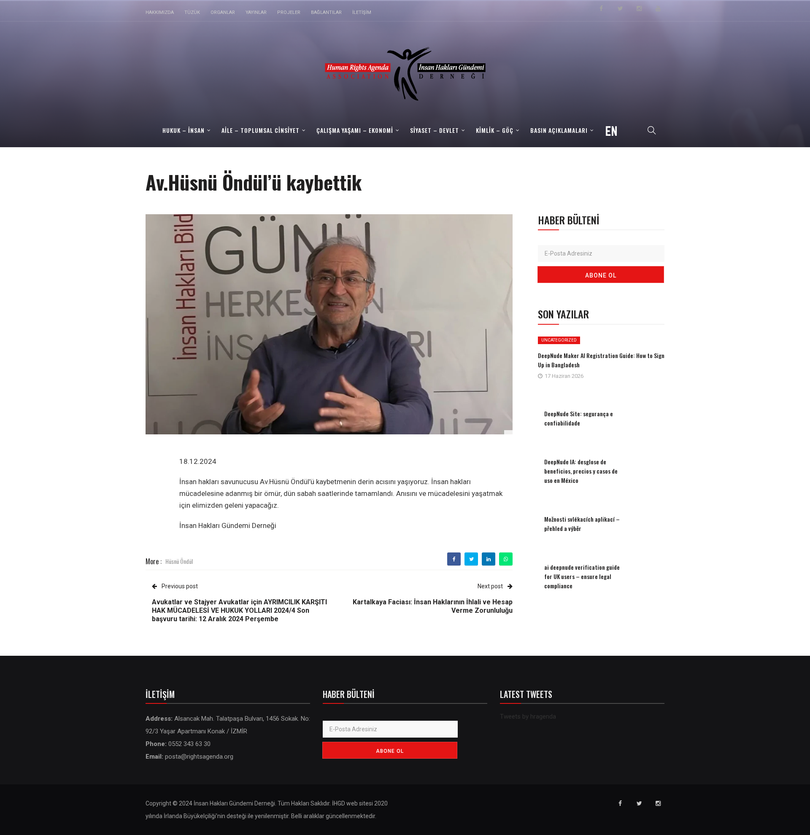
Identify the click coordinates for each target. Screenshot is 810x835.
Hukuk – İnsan (183, 130)
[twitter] (471, 559)
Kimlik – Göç (494, 130)
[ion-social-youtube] (658, 8)
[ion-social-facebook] (601, 8)
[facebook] (454, 559)
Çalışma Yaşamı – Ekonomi (354, 130)
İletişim (361, 12)
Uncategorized (559, 340)
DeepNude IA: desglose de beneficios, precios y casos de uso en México (581, 471)
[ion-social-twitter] (620, 8)
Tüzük (192, 12)
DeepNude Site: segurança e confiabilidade (578, 418)
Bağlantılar (326, 12)
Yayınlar (256, 12)
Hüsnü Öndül (179, 561)
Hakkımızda (160, 12)
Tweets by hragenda (528, 716)
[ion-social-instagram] (639, 8)
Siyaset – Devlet (434, 130)
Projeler (288, 12)
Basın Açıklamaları (559, 130)
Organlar (223, 12)
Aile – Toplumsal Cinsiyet (260, 130)
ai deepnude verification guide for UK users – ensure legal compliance (582, 576)
